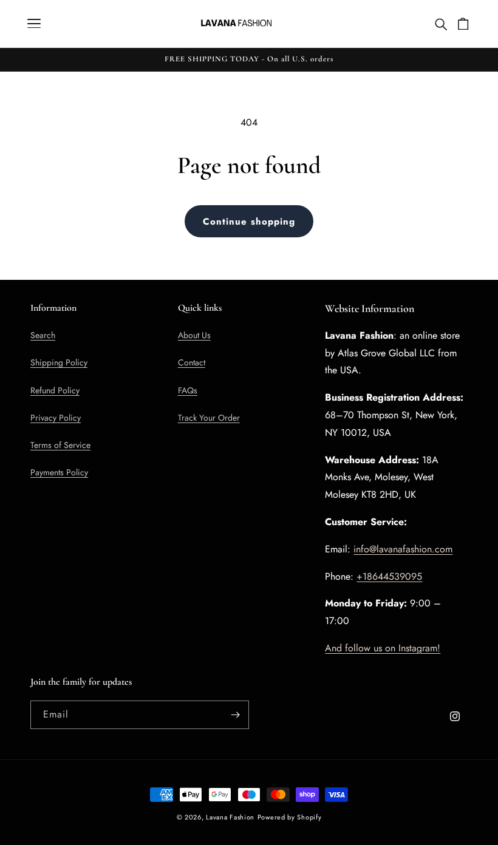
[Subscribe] (235, 715)
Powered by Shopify (290, 817)
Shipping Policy (58, 362)
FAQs (187, 390)
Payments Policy (59, 472)
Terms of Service (60, 445)
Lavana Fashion (230, 817)
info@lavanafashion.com (402, 549)
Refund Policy (55, 390)
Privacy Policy (55, 418)
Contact (191, 362)
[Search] (440, 24)
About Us (194, 335)
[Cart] (463, 23)
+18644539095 (389, 576)
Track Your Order (209, 418)
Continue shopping (249, 221)
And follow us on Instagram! (382, 648)
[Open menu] (34, 23)
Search (42, 335)
